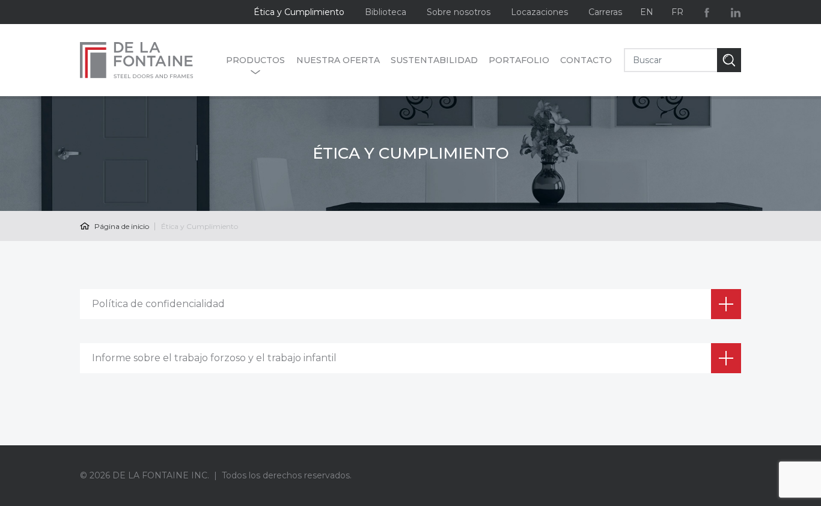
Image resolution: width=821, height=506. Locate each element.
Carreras (605, 12)
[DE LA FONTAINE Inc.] (147, 60)
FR (677, 12)
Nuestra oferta (338, 60)
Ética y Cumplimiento (299, 12)
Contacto (586, 60)
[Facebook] (706, 12)
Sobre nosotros (458, 12)
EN (646, 12)
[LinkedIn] (735, 12)
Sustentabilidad (434, 60)
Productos (255, 60)
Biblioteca (385, 12)
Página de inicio (121, 226)
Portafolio (519, 60)
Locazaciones (539, 12)
